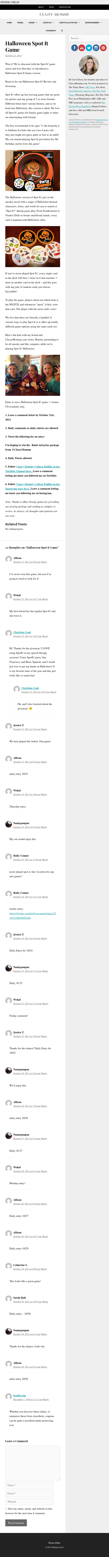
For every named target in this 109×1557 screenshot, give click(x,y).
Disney (32, 23)
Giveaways (51, 31)
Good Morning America (80, 90)
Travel (20, 23)
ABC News (90, 87)
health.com (19, 1395)
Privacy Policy (54, 1542)
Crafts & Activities (68, 23)
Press (51, 7)
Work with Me (65, 7)
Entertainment (92, 23)
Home (9, 23)
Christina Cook (22, 632)
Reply (44, 561)
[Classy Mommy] (54, 14)
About (41, 7)
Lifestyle (47, 23)
